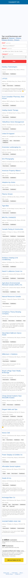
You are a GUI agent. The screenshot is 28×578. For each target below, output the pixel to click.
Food (18, 291)
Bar (7, 506)
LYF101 (4, 78)
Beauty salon (20, 416)
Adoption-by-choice (8, 182)
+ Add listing (14, 572)
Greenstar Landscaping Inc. (11, 147)
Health (4, 85)
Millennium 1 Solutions (9, 354)
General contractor (21, 236)
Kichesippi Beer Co (8, 497)
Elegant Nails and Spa (9, 409)
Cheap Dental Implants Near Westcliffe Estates (12, 397)
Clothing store (5, 140)
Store (11, 140)
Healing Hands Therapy (10, 110)
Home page (6, 572)
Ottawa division (7, 40)
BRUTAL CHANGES (9, 217)
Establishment (13, 73)
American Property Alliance (11, 170)
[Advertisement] (14, 19)
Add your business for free (14, 560)
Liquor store (12, 506)
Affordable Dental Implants (11, 466)
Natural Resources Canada (11, 296)
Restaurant (5, 320)
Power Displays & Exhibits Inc (12, 455)
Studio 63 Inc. (7, 478)
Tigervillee (5, 206)
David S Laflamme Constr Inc (12, 271)
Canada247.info (14, 2)
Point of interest (6, 73)
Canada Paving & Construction (12, 229)
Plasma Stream (7, 194)
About (21, 572)
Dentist (4, 473)
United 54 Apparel (8, 133)
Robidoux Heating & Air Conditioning (10, 258)
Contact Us (17, 574)
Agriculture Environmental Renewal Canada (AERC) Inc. (12, 284)
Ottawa (18, 38)
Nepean (12, 38)
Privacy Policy (9, 574)
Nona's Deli (6, 433)
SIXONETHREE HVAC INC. (11, 521)
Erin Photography (8, 159)
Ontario (16, 40)
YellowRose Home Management (13, 122)
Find (14, 61)
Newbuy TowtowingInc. (10, 67)
